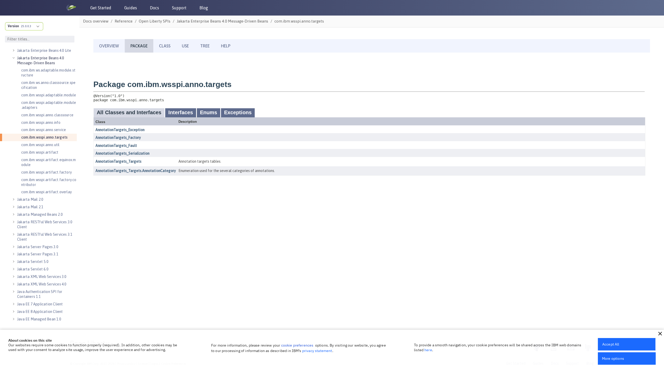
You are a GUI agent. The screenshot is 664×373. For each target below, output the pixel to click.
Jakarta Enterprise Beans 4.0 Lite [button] (44, 50)
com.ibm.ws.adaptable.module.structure (48, 72)
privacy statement (317, 350)
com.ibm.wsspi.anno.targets (44, 137)
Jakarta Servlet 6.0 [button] (32, 269)
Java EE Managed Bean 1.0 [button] (39, 319)
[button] (660, 333)
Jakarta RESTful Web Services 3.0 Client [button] (44, 224)
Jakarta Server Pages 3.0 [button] (37, 247)
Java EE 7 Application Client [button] (40, 304)
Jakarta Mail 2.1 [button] (30, 207)
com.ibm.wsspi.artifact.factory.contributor (49, 182)
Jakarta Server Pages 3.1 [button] (37, 254)
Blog (203, 7)
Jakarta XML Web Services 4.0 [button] (41, 284)
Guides (130, 7)
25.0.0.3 (26, 26)
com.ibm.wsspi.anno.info (41, 122)
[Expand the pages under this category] (13, 50)
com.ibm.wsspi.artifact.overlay (46, 192)
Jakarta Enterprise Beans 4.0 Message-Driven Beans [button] (40, 60)
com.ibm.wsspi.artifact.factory (46, 172)
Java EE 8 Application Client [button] (40, 312)
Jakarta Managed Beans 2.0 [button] (40, 214)
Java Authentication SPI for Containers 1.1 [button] (39, 294)
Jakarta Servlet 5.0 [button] (32, 262)
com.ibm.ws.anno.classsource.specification (48, 85)
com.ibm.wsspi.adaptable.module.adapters (48, 105)
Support (179, 7)
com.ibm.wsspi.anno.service (43, 130)
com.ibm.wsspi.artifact (39, 152)
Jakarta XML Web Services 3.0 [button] (41, 277)
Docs (154, 7)
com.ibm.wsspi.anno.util (40, 145)
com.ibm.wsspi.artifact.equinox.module (48, 162)
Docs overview (95, 21)
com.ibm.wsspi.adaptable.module (48, 95)
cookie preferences (297, 345)
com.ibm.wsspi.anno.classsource (47, 115)
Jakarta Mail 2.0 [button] (30, 199)
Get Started (100, 7)
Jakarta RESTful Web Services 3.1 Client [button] (44, 236)
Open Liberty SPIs (154, 21)
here (428, 350)
